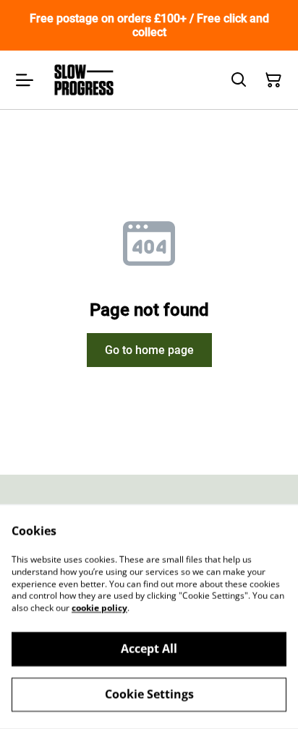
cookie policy (99, 608)
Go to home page (149, 350)
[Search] (238, 80)
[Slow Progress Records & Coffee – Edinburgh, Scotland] (84, 80)
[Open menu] (24, 80)
